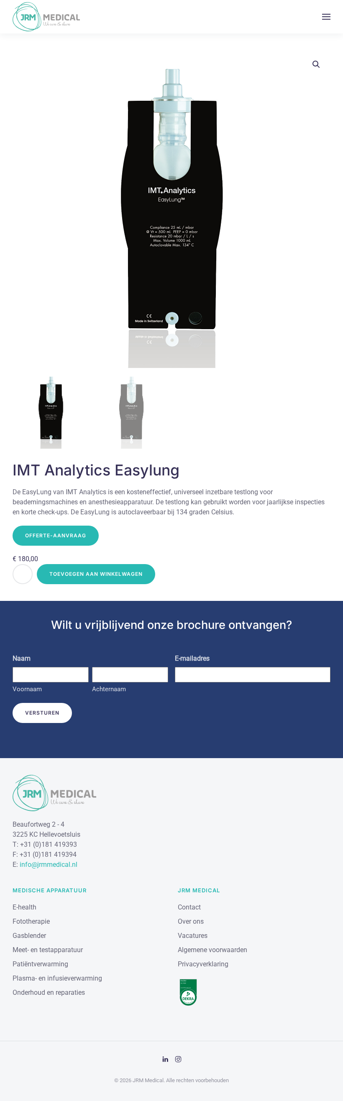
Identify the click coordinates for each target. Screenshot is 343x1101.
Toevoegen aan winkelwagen (96, 574)
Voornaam (27, 689)
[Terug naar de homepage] (46, 16)
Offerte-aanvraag (55, 535)
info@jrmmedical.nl (48, 865)
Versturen (42, 713)
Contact (189, 907)
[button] (326, 16)
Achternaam (109, 689)
